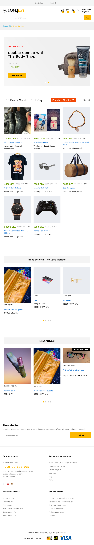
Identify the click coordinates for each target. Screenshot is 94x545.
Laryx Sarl (77, 148)
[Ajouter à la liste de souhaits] (20, 133)
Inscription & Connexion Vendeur (63, 463)
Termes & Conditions (57, 505)
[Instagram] (12, 484)
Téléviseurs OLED (10, 516)
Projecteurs (8, 502)
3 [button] (48, 320)
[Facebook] (4, 484)
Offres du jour (55, 470)
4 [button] (50, 320)
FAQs (51, 480)
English (53, 3)
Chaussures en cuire (13, 142)
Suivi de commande (57, 509)
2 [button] (48, 82)
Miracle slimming (41, 142)
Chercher (87, 17)
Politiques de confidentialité (61, 502)
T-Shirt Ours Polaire (12, 188)
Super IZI (7, 26)
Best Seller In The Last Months (47, 259)
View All (86, 100)
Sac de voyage (69, 188)
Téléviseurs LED (9, 512)
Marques (52, 473)
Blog (50, 477)
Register (85, 12)
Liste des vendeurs (57, 466)
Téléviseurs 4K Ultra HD (13, 509)
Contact (52, 516)
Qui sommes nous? (57, 512)
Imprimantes (8, 498)
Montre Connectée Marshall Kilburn (16, 232)
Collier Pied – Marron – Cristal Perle (76, 143)
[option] (47, 61)
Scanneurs (7, 505)
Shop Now (17, 75)
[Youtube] (8, 484)
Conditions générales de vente (61, 498)
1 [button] (45, 82)
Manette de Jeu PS (42, 231)
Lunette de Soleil (41, 188)
